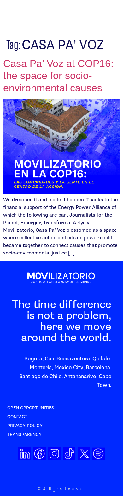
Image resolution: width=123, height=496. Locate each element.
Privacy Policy (25, 425)
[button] (88, 17)
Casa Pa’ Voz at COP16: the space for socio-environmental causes (58, 76)
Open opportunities (30, 408)
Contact (17, 416)
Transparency (24, 434)
